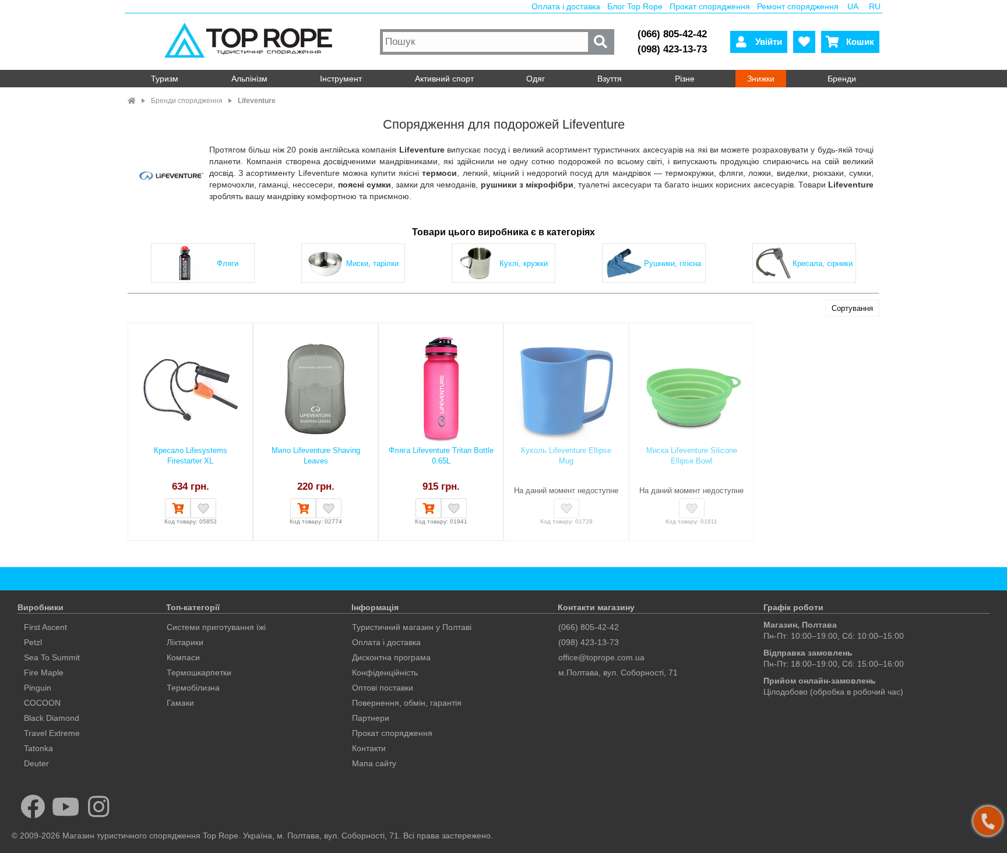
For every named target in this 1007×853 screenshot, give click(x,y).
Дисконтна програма (391, 657)
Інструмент (341, 78)
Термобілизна (193, 687)
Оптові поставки (382, 687)
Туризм (164, 78)
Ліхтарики (185, 642)
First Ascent (45, 627)
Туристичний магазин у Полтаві (411, 627)
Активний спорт (444, 78)
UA (852, 6)
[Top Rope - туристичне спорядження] (251, 41)
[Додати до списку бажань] (203, 508)
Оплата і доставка (565, 6)
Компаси (183, 657)
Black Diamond (51, 718)
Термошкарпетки (199, 672)
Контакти (369, 748)
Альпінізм (249, 78)
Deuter (36, 763)
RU (875, 6)
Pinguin (37, 687)
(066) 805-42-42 (672, 34)
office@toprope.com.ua (601, 657)
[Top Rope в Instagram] (98, 806)
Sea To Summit (52, 657)
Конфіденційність (385, 672)
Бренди (842, 78)
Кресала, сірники (823, 263)
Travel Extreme (52, 733)
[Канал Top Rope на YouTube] (66, 806)
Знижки (760, 78)
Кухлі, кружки (523, 263)
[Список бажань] (804, 42)
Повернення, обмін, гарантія (407, 702)
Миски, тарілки (372, 263)
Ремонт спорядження (798, 6)
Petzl (33, 642)
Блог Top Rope (635, 6)
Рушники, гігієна (672, 263)
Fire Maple (44, 672)
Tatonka (38, 748)
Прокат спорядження (710, 6)
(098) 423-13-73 (672, 49)
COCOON (42, 702)
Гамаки (180, 702)
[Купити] (178, 508)
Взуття (609, 78)
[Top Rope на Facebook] (32, 806)
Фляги (227, 263)
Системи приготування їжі (216, 627)
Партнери (370, 718)
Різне (685, 78)
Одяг (535, 78)
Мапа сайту (374, 763)
